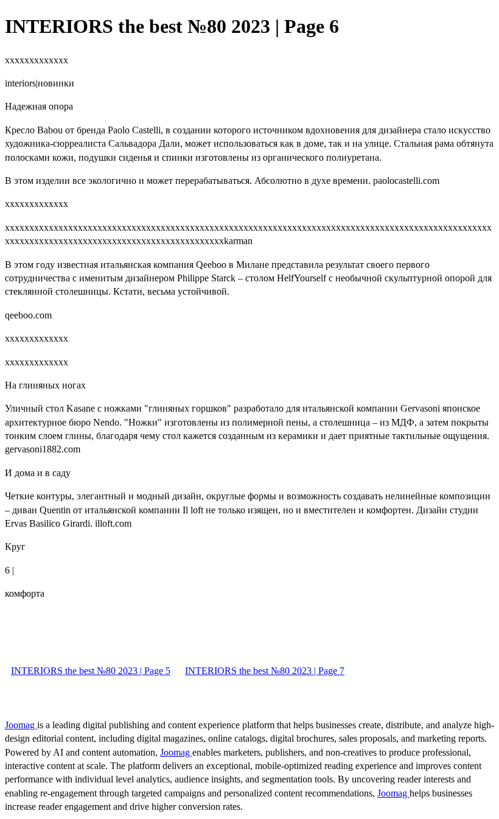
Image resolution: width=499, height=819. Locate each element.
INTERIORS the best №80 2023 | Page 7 (264, 671)
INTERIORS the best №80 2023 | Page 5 (90, 671)
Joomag (21, 725)
